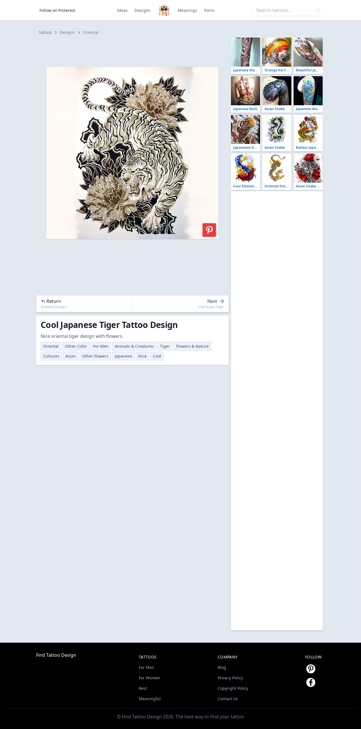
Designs (142, 10)
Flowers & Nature (192, 346)
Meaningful (150, 698)
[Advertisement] (135, 50)
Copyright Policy (233, 688)
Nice (142, 356)
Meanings (187, 10)
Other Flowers (95, 356)
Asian (70, 356)
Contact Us (228, 698)
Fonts (209, 10)
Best (143, 688)
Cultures (51, 356)
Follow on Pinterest (57, 10)
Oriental (90, 32)
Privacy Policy (230, 677)
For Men (101, 346)
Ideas (122, 10)
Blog (222, 667)
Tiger (165, 346)
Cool (157, 356)
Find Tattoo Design (56, 655)
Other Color (76, 346)
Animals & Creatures (134, 346)
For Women (149, 677)
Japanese (123, 356)
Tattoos (45, 32)
